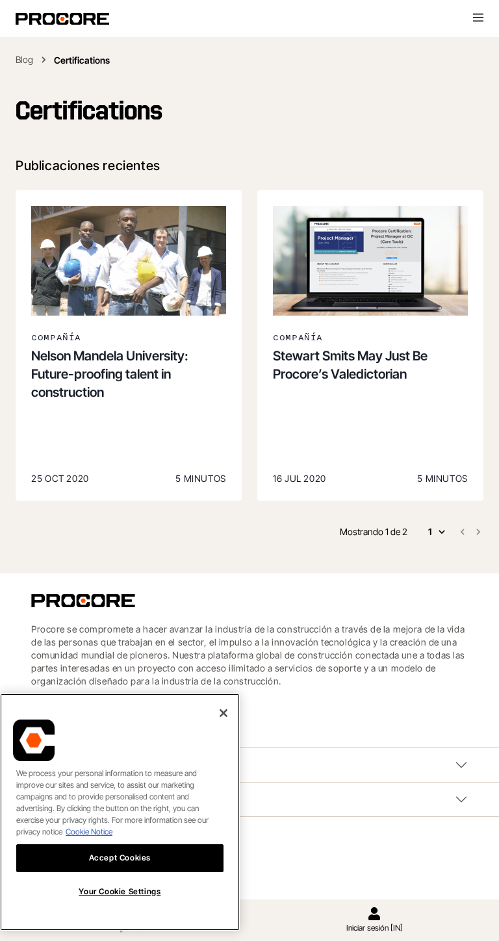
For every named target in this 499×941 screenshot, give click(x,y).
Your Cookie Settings (119, 891)
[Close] (223, 713)
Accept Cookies (120, 857)
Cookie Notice (89, 831)
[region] (120, 812)
